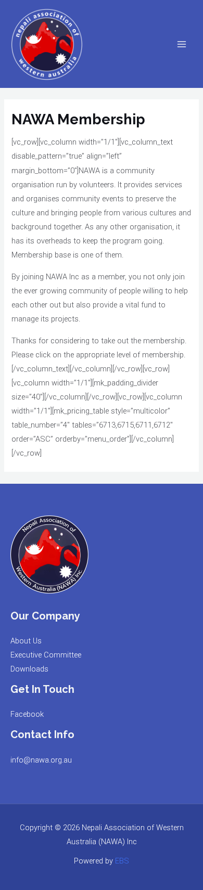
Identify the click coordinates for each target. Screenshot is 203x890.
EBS (122, 861)
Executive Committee (45, 655)
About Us (26, 641)
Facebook (27, 714)
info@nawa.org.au (41, 760)
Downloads (29, 669)
